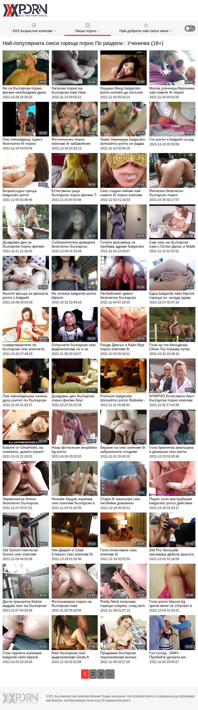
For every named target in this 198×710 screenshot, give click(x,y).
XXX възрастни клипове (32, 31)
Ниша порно (86, 31)
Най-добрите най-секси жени (144, 31)
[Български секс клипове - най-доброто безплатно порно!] (25, 10)
